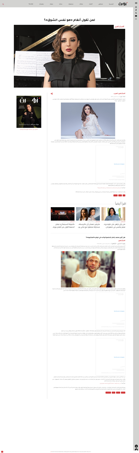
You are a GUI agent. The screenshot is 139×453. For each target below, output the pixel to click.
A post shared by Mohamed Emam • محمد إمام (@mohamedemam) (112, 326)
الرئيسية (111, 4)
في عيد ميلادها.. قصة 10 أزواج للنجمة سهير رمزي (110, 383)
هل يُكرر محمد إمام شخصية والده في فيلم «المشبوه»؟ (109, 187)
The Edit (31, 4)
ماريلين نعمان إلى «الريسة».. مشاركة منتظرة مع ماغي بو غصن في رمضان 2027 (89, 226)
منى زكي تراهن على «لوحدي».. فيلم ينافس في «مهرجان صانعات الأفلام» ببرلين (114, 226)
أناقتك (90, 4)
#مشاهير (123, 221)
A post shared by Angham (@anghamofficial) (116, 179)
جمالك (81, 4)
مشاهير (101, 4)
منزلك (51, 4)
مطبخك (41, 4)
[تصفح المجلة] (136, 449)
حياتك (60, 4)
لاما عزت (122, 97)
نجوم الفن (115, 195)
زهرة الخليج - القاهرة (118, 244)
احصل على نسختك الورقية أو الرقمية (29, 129)
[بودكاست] (136, 446)
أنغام (124, 195)
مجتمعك (70, 4)
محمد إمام (123, 392)
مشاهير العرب (108, 392)
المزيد (51, 451)
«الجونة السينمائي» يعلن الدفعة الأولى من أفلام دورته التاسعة (63, 226)
